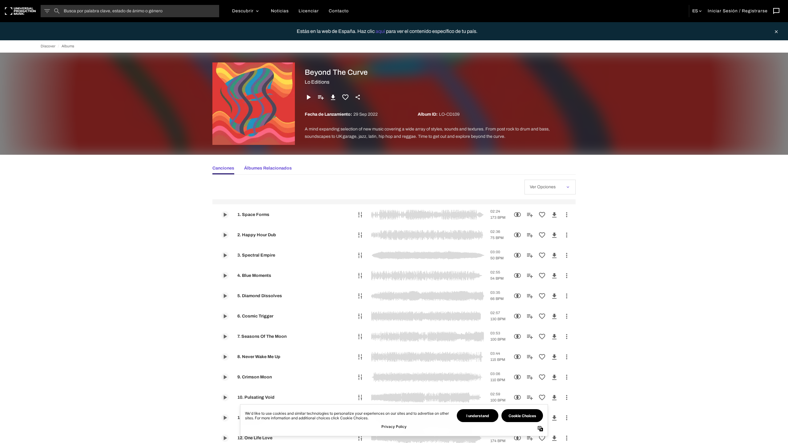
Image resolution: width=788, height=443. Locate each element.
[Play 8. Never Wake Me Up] (225, 356)
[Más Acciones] (566, 214)
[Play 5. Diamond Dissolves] (225, 296)
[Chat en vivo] (776, 11)
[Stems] (360, 214)
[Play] (308, 97)
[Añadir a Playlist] (320, 97)
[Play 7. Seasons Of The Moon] (225, 336)
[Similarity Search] (517, 214)
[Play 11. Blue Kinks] (225, 417)
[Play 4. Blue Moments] (225, 275)
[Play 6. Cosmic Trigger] (225, 316)
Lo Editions (317, 82)
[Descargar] (333, 97)
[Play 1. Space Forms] (225, 214)
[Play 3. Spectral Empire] (225, 255)
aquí (381, 31)
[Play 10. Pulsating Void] (225, 397)
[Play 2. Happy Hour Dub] (225, 235)
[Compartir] (357, 97)
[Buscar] (57, 11)
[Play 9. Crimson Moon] (225, 377)
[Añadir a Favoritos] (345, 97)
